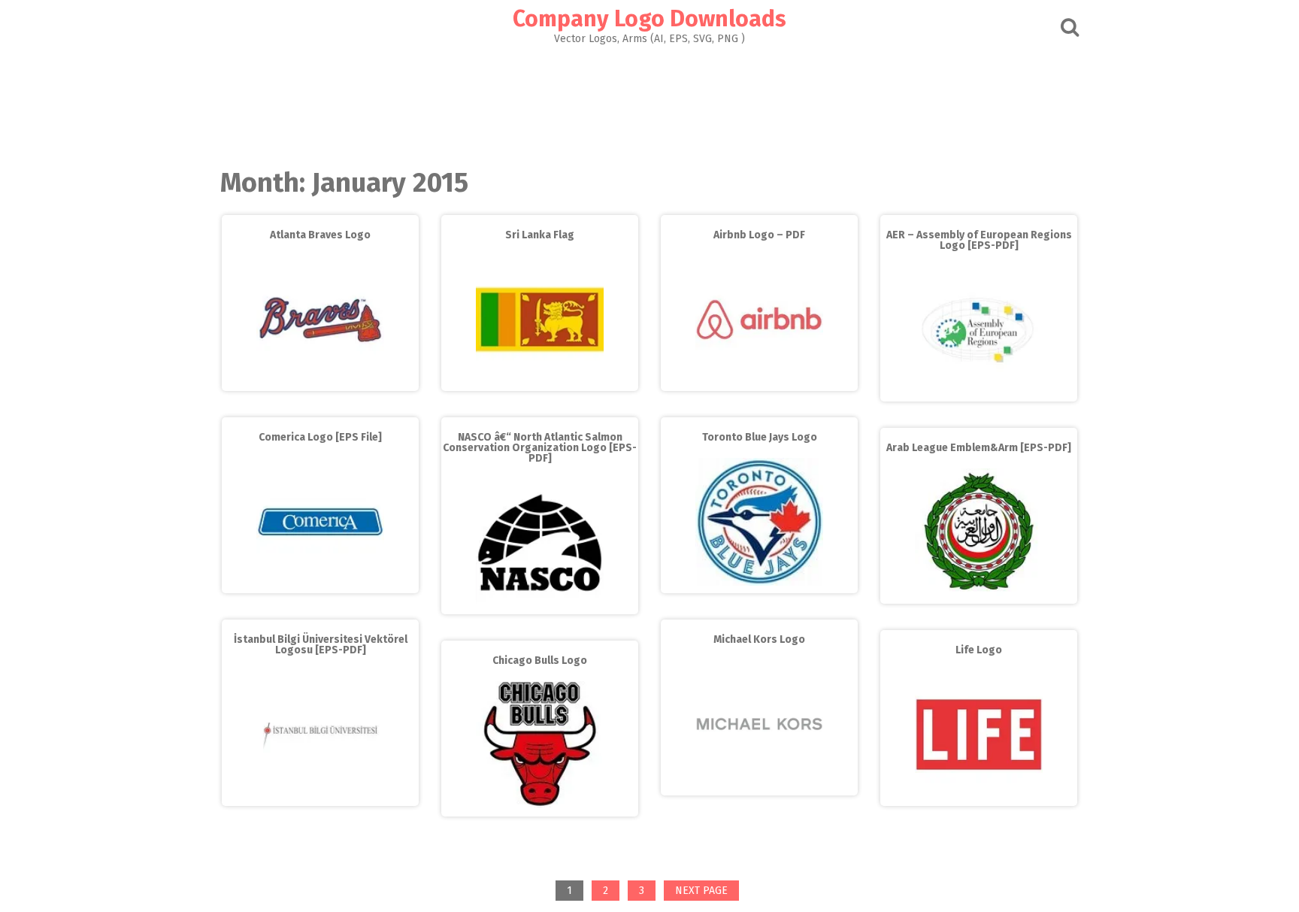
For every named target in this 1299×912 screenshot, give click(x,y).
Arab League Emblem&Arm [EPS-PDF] (978, 447)
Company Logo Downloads (649, 18)
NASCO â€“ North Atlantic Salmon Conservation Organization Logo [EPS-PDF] (540, 448)
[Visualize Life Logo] (979, 795)
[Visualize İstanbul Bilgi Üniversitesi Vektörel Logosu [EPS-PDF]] (320, 795)
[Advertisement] (649, 102)
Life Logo (978, 650)
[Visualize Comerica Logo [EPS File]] (320, 582)
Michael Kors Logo (759, 639)
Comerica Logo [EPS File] (320, 437)
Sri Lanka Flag (539, 235)
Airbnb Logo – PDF (759, 235)
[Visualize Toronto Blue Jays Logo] (759, 582)
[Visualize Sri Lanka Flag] (540, 380)
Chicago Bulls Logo (539, 660)
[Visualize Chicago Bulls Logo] (540, 804)
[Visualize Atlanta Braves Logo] (320, 380)
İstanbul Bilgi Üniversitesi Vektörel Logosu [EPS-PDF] (320, 644)
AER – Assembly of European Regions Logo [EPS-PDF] (979, 240)
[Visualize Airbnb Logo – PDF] (759, 380)
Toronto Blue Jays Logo (759, 437)
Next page (701, 890)
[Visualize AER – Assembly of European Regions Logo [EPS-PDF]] (979, 390)
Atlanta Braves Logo (320, 235)
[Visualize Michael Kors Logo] (759, 784)
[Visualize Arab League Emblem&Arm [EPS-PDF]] (979, 592)
